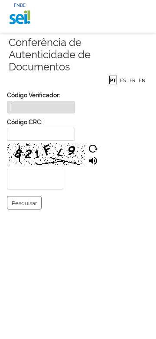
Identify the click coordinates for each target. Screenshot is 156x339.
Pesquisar (24, 202)
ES (123, 79)
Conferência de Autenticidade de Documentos (50, 54)
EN (142, 79)
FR (132, 79)
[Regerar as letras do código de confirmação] (93, 148)
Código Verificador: (33, 94)
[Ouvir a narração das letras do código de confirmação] (93, 161)
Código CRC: (24, 121)
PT (113, 79)
